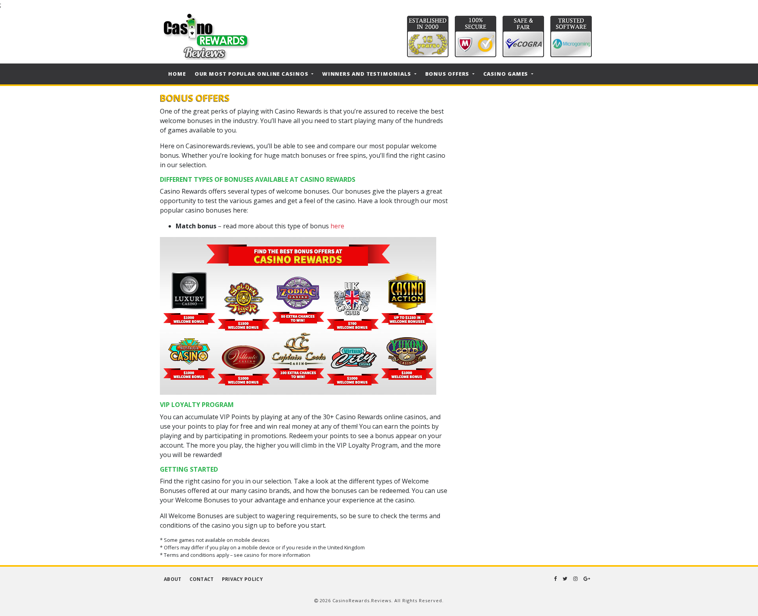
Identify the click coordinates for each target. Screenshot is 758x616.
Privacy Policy (242, 579)
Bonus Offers (448, 73)
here (337, 226)
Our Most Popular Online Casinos (252, 73)
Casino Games (506, 73)
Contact (202, 579)
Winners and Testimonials (367, 73)
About (173, 579)
